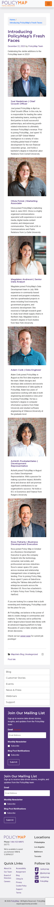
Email (14, 729)
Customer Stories (15, 678)
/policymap (44, 869)
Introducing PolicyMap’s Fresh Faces (26, 23)
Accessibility (21, 868)
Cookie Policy (21, 886)
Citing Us (19, 879)
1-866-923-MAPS (17, 842)
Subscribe (15, 746)
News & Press (13, 690)
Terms (18, 893)
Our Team (8, 872)
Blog (8, 671)
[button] (48, 3)
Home (12, 19)
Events (10, 684)
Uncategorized (31, 654)
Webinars (11, 696)
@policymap (45, 873)
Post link (12, 659)
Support (10, 702)
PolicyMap (44, 881)
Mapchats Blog (17, 654)
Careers (7, 881)
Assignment (21, 872)
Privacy (19, 882)
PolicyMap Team (35, 46)
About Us (7, 868)
